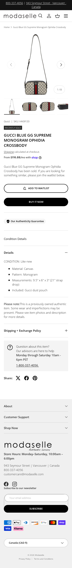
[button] (57, 16)
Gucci (7, 121)
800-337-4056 (14, 3)
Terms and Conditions (43, 558)
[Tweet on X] (18, 378)
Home (7, 27)
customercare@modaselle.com (24, 474)
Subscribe (36, 508)
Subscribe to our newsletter (20, 488)
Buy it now (36, 202)
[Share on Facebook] (26, 378)
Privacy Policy (25, 558)
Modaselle (39, 555)
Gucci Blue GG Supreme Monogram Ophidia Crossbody (39, 27)
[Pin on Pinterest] (35, 378)
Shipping (9, 151)
